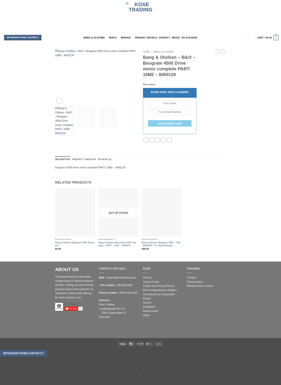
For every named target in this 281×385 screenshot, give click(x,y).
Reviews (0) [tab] (104, 159)
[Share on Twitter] (151, 140)
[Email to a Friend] (157, 140)
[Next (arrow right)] (13, 379)
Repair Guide (150, 311)
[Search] (251, 37)
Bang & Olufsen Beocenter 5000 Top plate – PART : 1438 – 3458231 (117, 244)
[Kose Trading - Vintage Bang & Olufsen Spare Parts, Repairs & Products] (140, 16)
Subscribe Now (170, 123)
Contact (164, 37)
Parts (112, 37)
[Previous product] (223, 51)
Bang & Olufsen (94, 37)
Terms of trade (151, 281)
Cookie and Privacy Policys (159, 286)
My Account (189, 37)
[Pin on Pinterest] (163, 140)
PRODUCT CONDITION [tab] (84, 159)
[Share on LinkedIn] (169, 140)
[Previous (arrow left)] (3, 379)
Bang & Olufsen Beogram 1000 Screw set (74, 244)
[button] (244, 37)
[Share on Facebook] (146, 140)
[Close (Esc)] (32, 366)
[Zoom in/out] (3, 366)
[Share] (22, 366)
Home (146, 52)
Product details (146, 37)
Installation (149, 306)
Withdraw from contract (23, 37)
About (176, 37)
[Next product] (218, 51)
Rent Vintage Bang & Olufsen (160, 290)
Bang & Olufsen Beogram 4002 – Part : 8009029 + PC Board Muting (161, 244)
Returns (147, 277)
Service (126, 37)
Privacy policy (195, 281)
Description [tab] (62, 159)
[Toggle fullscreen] (13, 366)
